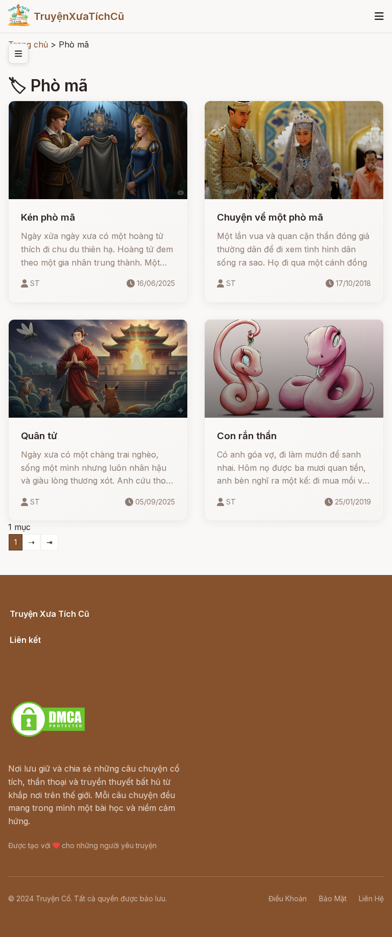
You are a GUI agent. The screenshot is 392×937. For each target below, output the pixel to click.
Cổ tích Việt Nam (42, 625)
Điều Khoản (287, 898)
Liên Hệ (371, 898)
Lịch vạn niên (36, 651)
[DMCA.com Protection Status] (48, 735)
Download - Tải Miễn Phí (58, 690)
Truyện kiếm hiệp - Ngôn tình (67, 677)
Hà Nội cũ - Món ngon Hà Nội (68, 664)
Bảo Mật (333, 898)
